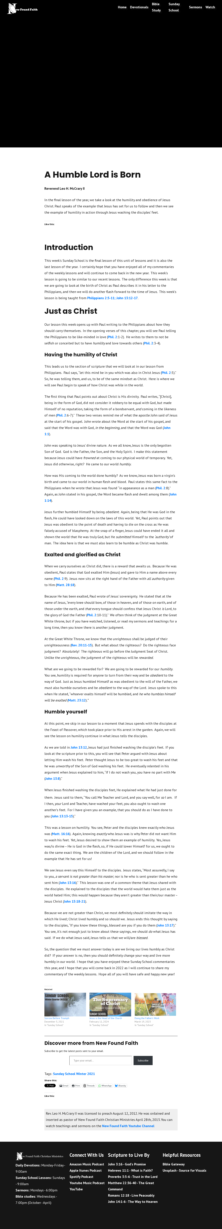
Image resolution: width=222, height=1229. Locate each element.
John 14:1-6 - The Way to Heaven (133, 1201)
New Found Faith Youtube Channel (128, 1126)
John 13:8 (52, 778)
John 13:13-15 (62, 816)
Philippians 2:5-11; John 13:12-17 (112, 298)
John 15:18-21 (74, 901)
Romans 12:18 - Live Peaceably (131, 1195)
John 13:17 (165, 925)
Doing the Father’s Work (147, 1018)
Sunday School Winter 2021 (74, 1074)
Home (122, 7)
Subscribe (143, 1060)
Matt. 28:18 (65, 585)
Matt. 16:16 (61, 834)
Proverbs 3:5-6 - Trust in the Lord (132, 1176)
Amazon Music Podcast (87, 1164)
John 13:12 (79, 747)
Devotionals (139, 7)
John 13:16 (67, 882)
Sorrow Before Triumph (56, 1018)
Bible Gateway (174, 1164)
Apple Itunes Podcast (86, 1170)
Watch (210, 7)
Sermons (195, 7)
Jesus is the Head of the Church (105, 1018)
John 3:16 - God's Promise (127, 1164)
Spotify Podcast (81, 1176)
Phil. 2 (112, 337)
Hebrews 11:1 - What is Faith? (130, 1170)
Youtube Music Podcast (87, 1183)
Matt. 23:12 (77, 700)
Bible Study (156, 7)
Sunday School (174, 7)
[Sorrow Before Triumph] (65, 1004)
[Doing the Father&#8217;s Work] (155, 1004)
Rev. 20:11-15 (81, 645)
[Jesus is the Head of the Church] (110, 1004)
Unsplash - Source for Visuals (184, 1170)
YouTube (76, 1189)
